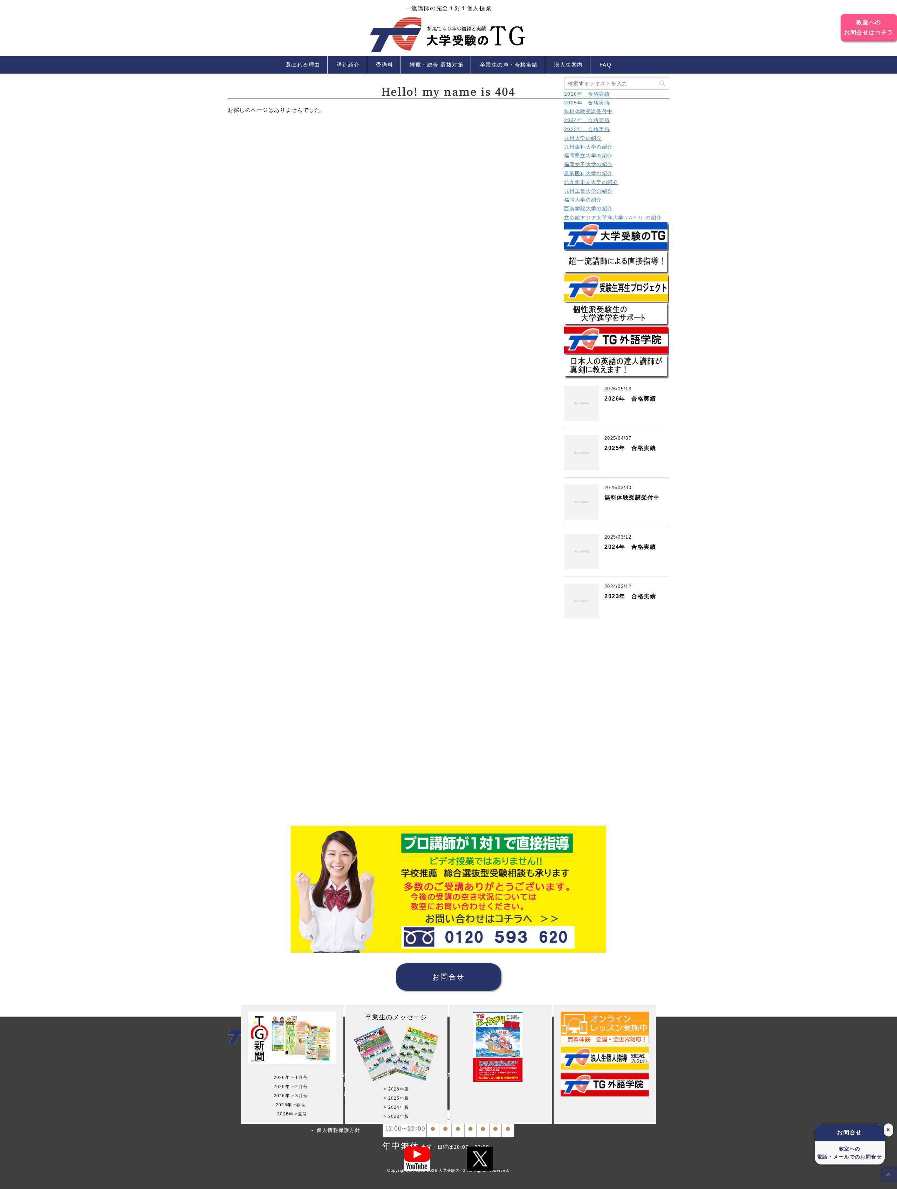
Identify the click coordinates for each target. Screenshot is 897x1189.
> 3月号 (299, 1095)
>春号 (299, 1104)
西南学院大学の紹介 (588, 208)
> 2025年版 (396, 1098)
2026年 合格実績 (587, 94)
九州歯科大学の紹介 (588, 147)
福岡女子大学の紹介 (588, 164)
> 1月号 (299, 1077)
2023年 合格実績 (587, 129)
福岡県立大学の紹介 (588, 155)
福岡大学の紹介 (583, 200)
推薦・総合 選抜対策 (437, 65)
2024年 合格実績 (587, 120)
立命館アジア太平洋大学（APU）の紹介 (613, 217)
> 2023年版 (396, 1116)
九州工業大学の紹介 (588, 191)
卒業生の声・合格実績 (509, 65)
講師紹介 (348, 65)
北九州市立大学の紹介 (591, 182)
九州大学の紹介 (583, 138)
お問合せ (448, 977)
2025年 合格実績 (587, 102)
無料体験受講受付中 (588, 111)
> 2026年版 (396, 1089)
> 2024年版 (396, 1107)
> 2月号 (299, 1086)
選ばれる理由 (303, 65)
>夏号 (301, 1114)
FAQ (606, 65)
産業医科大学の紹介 (588, 173)
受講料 (384, 65)
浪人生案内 (568, 65)
